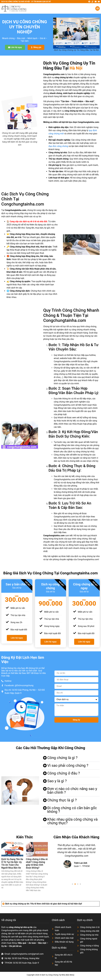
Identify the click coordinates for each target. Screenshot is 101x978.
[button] (97, 8)
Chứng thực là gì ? (62, 800)
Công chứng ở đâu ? (63, 773)
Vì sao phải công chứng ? (67, 765)
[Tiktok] (92, 1)
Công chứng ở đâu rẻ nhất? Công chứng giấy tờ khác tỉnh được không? (37, 863)
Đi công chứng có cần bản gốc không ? (72, 810)
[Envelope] (96, 1)
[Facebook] (89, 1)
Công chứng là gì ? (62, 758)
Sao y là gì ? (57, 781)
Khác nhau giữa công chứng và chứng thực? (72, 821)
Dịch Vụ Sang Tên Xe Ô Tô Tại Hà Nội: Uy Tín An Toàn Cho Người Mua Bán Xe (12, 863)
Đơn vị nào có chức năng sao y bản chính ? (72, 791)
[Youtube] (99, 1)
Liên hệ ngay (17, 638)
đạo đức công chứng (58, 146)
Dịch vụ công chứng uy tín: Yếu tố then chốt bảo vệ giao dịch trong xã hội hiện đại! (43, 903)
